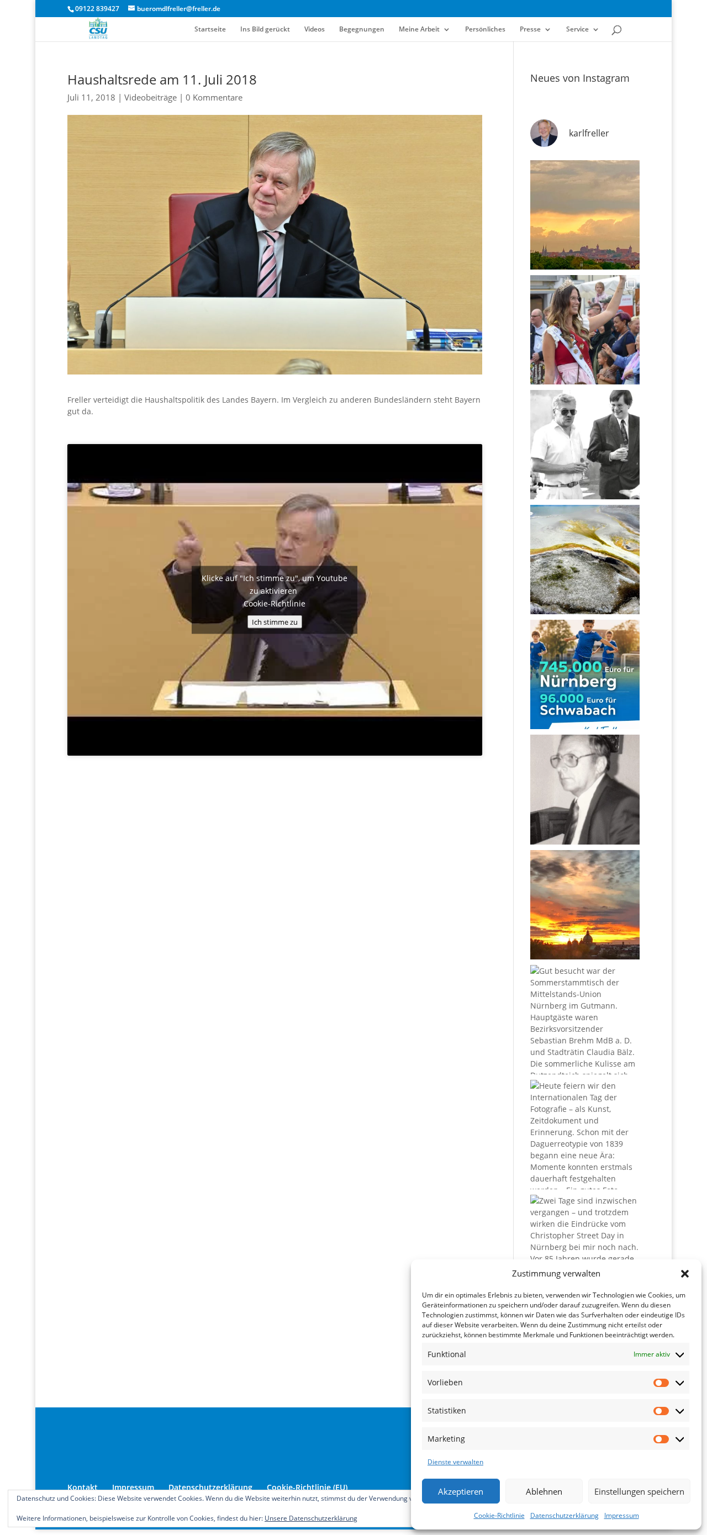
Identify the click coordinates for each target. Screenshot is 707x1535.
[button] (684, 1273)
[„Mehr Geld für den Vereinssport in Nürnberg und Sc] (585, 674)
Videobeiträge (150, 97)
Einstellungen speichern (639, 1491)
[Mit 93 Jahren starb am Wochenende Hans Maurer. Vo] (585, 789)
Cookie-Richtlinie (499, 1515)
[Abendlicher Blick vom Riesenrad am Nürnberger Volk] (585, 215)
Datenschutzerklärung (564, 1515)
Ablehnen (544, 1491)
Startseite (210, 29)
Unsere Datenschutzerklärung (311, 1518)
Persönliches (485, 29)
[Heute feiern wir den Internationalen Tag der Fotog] (585, 1134)
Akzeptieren (460, 1491)
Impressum (621, 1515)
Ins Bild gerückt (265, 29)
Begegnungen (361, 29)
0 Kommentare (214, 97)
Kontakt (82, 1487)
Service (577, 29)
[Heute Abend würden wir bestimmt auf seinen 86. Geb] (585, 444)
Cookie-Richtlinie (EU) (307, 1487)
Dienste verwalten (455, 1462)
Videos (314, 29)
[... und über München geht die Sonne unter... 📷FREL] (585, 904)
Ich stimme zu (275, 621)
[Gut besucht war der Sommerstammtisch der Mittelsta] (585, 1019)
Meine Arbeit (419, 29)
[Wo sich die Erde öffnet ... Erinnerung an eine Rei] (585, 559)
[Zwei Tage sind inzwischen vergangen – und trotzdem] (585, 1249)
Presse (530, 29)
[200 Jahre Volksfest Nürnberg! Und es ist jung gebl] (585, 329)
